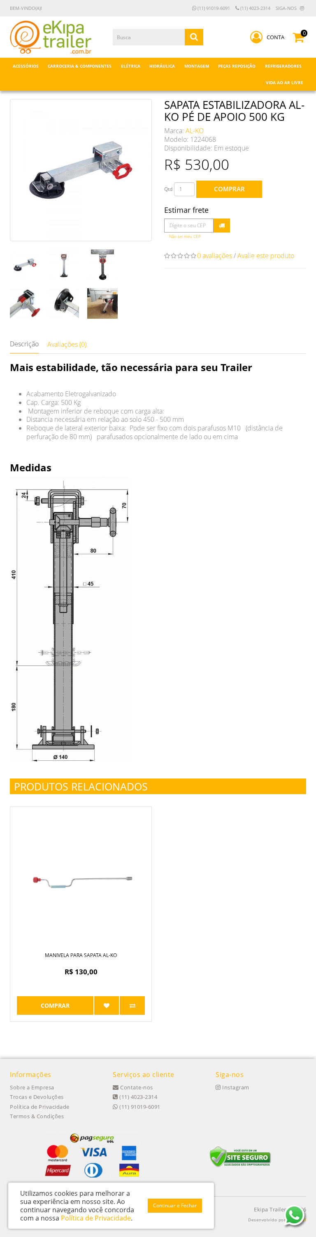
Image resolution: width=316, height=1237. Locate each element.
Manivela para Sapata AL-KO (81, 955)
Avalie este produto (265, 255)
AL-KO (195, 130)
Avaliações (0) (66, 344)
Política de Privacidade (40, 1106)
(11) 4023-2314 (254, 8)
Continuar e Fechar (175, 1205)
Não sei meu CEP (185, 236)
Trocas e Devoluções (37, 1097)
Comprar (229, 189)
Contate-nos (136, 1087)
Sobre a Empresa (32, 1087)
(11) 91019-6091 (213, 8)
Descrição (24, 343)
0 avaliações (214, 255)
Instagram (235, 1087)
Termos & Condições (37, 1116)
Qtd (168, 189)
